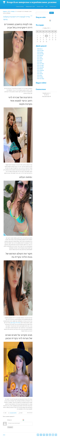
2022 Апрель (40, 58)
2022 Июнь (39, 60)
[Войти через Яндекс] (21, 420)
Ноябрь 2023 (46, 28)
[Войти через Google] (23, 420)
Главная (5, 11)
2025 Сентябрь (40, 78)
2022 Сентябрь (40, 63)
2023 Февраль (40, 70)
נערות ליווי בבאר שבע (15, 322)
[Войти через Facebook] (18, 420)
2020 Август (40, 49)
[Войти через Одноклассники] (26, 420)
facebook (41, 435)
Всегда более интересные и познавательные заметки (31, 2)
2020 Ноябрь (40, 52)
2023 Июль (39, 75)
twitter (38, 435)
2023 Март (39, 72)
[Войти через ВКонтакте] (16, 420)
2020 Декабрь (40, 53)
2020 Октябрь (40, 50)
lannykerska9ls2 (13, 412)
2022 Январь (40, 55)
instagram (53, 435)
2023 (9, 11)
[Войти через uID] (13, 420)
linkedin (50, 435)
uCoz (4, 435)
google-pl (47, 435)
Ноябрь (13, 11)
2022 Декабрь (40, 67)
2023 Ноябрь (40, 77)
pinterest (44, 435)
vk (56, 435)
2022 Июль (39, 62)
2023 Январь (40, 68)
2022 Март (39, 57)
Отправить (10, 427)
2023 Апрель (40, 73)
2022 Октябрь (40, 65)
